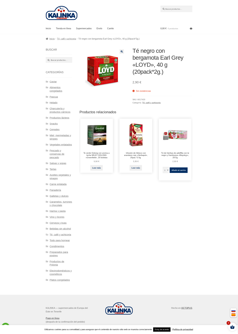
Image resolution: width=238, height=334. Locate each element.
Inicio (48, 28)
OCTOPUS (186, 308)
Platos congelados (60, 280)
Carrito (110, 28)
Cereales (55, 129)
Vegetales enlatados (61, 144)
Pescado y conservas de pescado (57, 154)
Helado (53, 102)
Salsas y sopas (58, 163)
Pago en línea (52, 318)
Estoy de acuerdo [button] (162, 329)
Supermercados (84, 28)
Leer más (96, 168)
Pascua (54, 96)
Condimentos (57, 246)
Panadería (55, 190)
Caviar (53, 81)
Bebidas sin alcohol (60, 228)
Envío (99, 28)
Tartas (53, 169)
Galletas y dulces (59, 196)
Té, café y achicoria (66, 39)
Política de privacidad (182, 329)
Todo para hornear (60, 240)
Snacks (54, 123)
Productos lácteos (59, 117)
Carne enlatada (58, 184)
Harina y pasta (58, 211)
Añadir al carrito (179, 170)
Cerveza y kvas (58, 223)
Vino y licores (57, 217)
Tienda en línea (63, 28)
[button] (122, 51)
